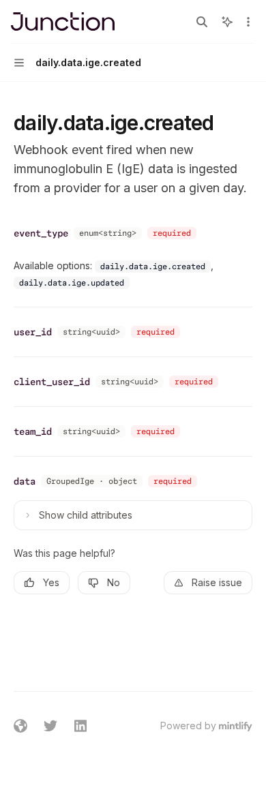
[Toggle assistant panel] (227, 22)
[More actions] (248, 21)
